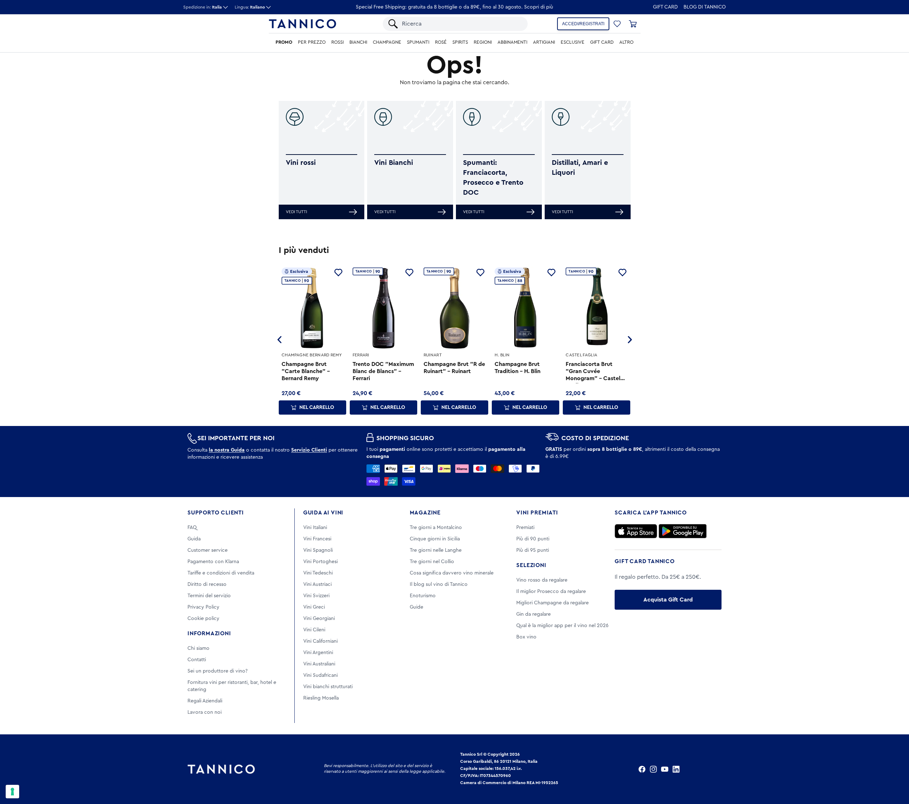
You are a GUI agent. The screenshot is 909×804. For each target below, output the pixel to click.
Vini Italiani (315, 527)
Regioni (483, 42)
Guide (416, 607)
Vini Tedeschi (318, 573)
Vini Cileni (314, 629)
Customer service (207, 550)
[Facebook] (642, 769)
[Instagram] (653, 769)
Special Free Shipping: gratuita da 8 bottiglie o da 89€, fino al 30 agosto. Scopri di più (454, 7)
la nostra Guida (227, 450)
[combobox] (461, 24)
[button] (617, 24)
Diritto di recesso (207, 584)
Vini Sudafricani (320, 675)
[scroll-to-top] (894, 769)
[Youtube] (664, 769)
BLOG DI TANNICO (705, 7)
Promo (284, 42)
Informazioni (209, 633)
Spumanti (418, 42)
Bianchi (358, 42)
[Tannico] (302, 23)
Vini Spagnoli (318, 550)
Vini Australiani (319, 664)
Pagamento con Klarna (213, 561)
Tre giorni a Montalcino (436, 527)
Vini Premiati (537, 513)
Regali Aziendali (204, 700)
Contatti (196, 659)
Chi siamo (198, 648)
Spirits (460, 42)
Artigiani (544, 42)
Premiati (525, 527)
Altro (626, 42)
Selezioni (531, 565)
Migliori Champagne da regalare (552, 602)
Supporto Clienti (215, 513)
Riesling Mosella (321, 698)
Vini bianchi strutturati (328, 686)
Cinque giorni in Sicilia (435, 538)
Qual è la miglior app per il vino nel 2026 (562, 625)
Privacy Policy (203, 607)
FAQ (192, 527)
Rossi (337, 42)
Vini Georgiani (319, 618)
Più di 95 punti (532, 550)
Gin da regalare (533, 614)
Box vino (526, 637)
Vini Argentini (318, 652)
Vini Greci (314, 607)
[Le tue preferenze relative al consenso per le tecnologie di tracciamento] (12, 791)
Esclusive (572, 42)
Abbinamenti (512, 42)
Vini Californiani (320, 641)
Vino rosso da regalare (541, 580)
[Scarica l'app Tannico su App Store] (636, 531)
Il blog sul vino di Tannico (439, 584)
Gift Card (665, 7)
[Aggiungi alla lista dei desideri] (338, 272)
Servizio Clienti (309, 450)
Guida (194, 538)
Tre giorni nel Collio (432, 561)
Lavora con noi (204, 712)
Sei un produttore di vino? (217, 671)
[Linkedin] (676, 769)
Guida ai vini (323, 513)
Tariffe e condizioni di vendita (220, 573)
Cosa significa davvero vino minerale (452, 573)
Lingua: (250, 7)
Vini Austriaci (317, 584)
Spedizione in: (202, 7)
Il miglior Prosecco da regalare (551, 591)
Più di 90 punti (532, 538)
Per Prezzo (312, 42)
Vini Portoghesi (320, 561)
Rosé (441, 42)
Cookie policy (203, 618)
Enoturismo (423, 595)
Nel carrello (316, 407)
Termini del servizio (209, 595)
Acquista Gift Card (668, 600)
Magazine (425, 513)
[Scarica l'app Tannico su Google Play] (683, 531)
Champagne (387, 42)
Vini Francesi (317, 538)
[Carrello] (633, 24)
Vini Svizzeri (316, 595)
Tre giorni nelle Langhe (436, 550)
